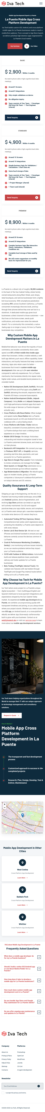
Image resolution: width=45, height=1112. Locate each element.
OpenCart (20, 1056)
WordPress (21, 1059)
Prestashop (21, 1052)
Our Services (15, 46)
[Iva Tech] (13, 3)
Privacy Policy (6, 1059)
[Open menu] (41, 3)
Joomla (19, 1063)
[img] (22, 817)
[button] (22, 815)
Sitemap (4, 1066)
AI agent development (24, 1070)
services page (30, 620)
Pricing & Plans (7, 1056)
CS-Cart (19, 1066)
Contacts (5, 1070)
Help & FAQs (6, 1063)
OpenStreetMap (30, 833)
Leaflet (21, 833)
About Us (5, 1052)
